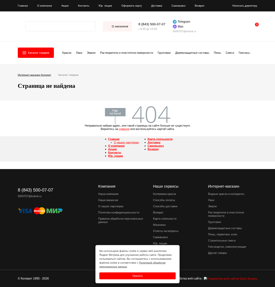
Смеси (230, 52)
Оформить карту (131, 5)
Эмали (91, 52)
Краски (66, 52)
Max (180, 26)
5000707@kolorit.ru (184, 31)
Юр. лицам (105, 5)
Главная (23, 5)
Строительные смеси (222, 240)
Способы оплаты (164, 200)
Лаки (79, 52)
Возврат (199, 5)
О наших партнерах (126, 142)
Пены (217, 52)
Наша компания (108, 193)
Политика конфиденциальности (118, 212)
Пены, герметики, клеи (222, 234)
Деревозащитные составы (192, 52)
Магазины (159, 224)
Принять (137, 275)
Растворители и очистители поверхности (126, 52)
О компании (44, 5)
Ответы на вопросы (165, 231)
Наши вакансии (108, 200)
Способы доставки (165, 206)
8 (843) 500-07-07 (151, 24)
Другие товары (217, 252)
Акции (65, 5)
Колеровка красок (164, 193)
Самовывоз (178, 5)
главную (124, 128)
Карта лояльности (160, 139)
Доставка (156, 5)
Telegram (184, 21)
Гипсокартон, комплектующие (227, 246)
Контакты (83, 5)
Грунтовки (164, 52)
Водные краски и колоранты (226, 193)
